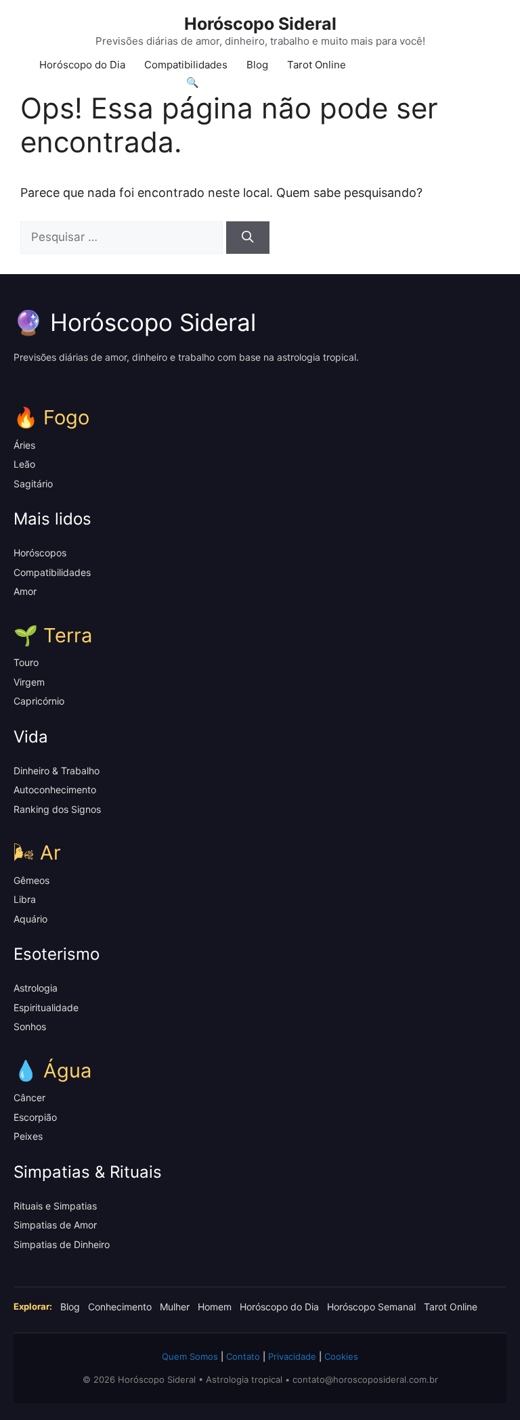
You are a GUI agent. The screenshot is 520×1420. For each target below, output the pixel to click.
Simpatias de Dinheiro (62, 1244)
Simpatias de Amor (55, 1224)
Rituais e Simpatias (55, 1206)
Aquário (30, 919)
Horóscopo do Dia (82, 64)
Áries (24, 445)
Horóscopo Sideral (260, 24)
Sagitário (33, 483)
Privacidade (292, 1356)
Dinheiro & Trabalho (57, 770)
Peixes (28, 1136)
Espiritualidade (46, 1007)
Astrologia (36, 988)
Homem (215, 1306)
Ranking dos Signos (57, 809)
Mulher (175, 1306)
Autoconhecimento (55, 789)
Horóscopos (40, 552)
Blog (257, 64)
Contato (243, 1356)
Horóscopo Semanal (371, 1306)
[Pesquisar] (247, 237)
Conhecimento (120, 1306)
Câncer (29, 1097)
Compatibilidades (186, 64)
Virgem (29, 682)
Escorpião (35, 1117)
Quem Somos (190, 1356)
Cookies (341, 1356)
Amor (25, 591)
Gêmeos (31, 880)
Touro (26, 662)
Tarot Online (316, 64)
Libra (25, 899)
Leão (24, 464)
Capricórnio (39, 701)
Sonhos (30, 1026)
